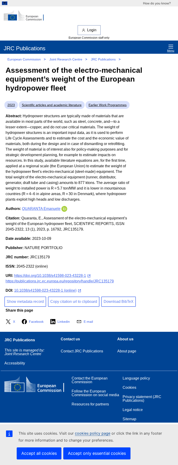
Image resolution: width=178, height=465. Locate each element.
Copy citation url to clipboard (73, 302)
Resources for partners (90, 404)
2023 (11, 105)
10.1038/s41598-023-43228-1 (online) (45, 290)
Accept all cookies (39, 453)
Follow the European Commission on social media (95, 393)
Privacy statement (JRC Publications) (142, 398)
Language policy (136, 378)
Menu (170, 50)
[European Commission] (26, 15)
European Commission (24, 59)
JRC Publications (103, 59)
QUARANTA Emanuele (41, 209)
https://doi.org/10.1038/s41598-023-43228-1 (50, 276)
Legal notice (133, 410)
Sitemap (129, 419)
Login (91, 30)
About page (126, 351)
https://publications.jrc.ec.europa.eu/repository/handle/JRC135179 (60, 281)
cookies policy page (92, 433)
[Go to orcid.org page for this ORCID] (64, 209)
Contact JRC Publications (82, 351)
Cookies (129, 387)
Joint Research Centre (65, 59)
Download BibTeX (119, 302)
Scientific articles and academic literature (52, 105)
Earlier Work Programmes (108, 105)
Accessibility (14, 363)
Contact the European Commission (90, 380)
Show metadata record (25, 302)
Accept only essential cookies (97, 453)
